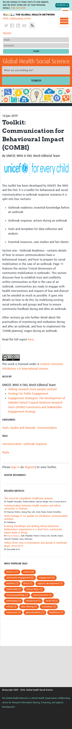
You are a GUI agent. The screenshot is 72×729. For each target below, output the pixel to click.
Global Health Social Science (36, 62)
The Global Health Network (29, 14)
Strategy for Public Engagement (28, 393)
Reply (5, 452)
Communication (47, 427)
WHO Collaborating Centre (17, 18)
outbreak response (35, 444)
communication (12, 444)
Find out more (18, 8)
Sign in (15, 467)
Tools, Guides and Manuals (18, 427)
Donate (7, 33)
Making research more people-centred (32, 389)
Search (36, 80)
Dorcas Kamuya (13, 536)
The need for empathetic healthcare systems (28, 498)
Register (30, 467)
